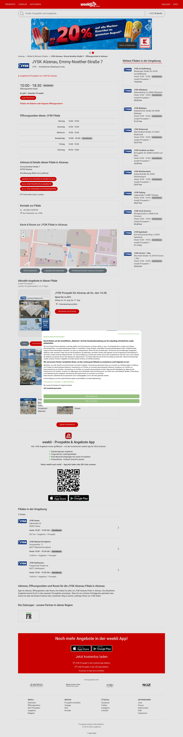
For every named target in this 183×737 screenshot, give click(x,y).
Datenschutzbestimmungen (128, 334)
